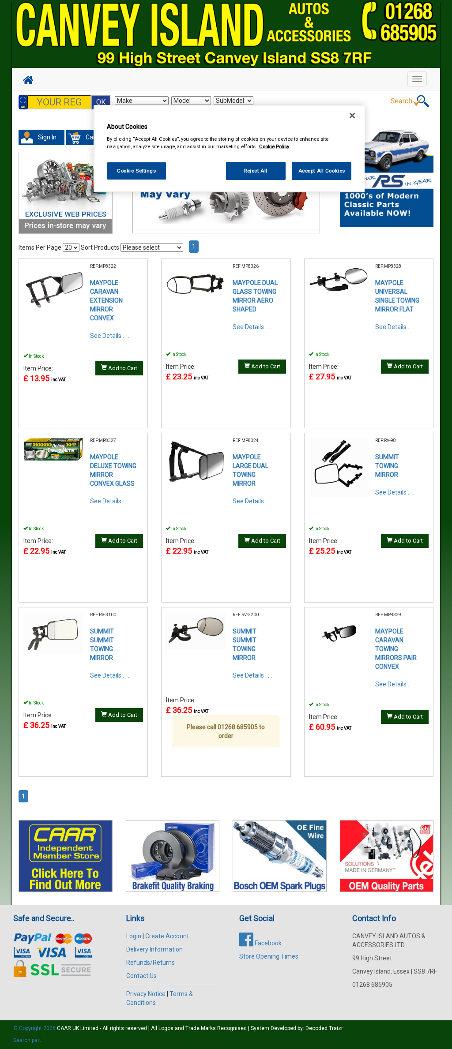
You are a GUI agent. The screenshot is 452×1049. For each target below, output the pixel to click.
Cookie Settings (136, 171)
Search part (27, 1040)
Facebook (267, 943)
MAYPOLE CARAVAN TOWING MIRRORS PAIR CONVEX (396, 649)
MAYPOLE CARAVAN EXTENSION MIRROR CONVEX (106, 300)
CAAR (64, 1028)
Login (133, 936)
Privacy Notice (146, 993)
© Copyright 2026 (35, 1028)
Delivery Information (154, 949)
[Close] (352, 115)
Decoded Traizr (324, 1028)
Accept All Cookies (321, 171)
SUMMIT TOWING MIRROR (387, 465)
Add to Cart (122, 368)
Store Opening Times (268, 956)
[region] (229, 149)
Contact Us (141, 975)
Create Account (167, 936)
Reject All (255, 171)
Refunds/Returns (150, 962)
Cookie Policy (274, 146)
